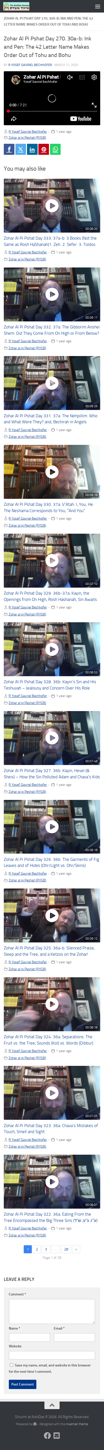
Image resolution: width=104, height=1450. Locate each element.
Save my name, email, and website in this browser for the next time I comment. (50, 1368)
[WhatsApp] (55, 149)
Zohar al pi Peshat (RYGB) (27, 137)
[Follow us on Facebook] (47, 1435)
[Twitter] (20, 149)
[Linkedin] (32, 149)
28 (66, 1249)
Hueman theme (77, 1424)
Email (59, 1328)
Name (14, 1328)
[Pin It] (43, 149)
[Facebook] (9, 149)
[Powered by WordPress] (35, 1424)
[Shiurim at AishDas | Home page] (20, 6)
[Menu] (97, 6)
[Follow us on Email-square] (56, 1435)
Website (15, 1346)
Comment (17, 1294)
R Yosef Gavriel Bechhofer (30, 65)
